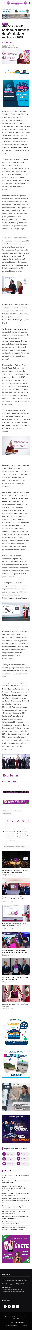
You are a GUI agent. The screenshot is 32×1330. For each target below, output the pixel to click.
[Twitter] (9, 1306)
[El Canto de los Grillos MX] (17, 3)
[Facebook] (5, 1306)
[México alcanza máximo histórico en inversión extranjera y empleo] (16, 913)
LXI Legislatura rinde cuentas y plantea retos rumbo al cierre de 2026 (15, 871)
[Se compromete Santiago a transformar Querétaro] (16, 993)
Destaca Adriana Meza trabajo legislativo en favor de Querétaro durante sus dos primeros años (15, 1200)
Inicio (11, 1322)
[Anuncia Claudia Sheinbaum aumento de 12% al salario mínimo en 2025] (16, 57)
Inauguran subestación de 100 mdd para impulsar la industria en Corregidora (15, 898)
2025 (4, 811)
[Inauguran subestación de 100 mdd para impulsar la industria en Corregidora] (16, 886)
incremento (18, 811)
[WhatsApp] (17, 1306)
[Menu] (2, 3)
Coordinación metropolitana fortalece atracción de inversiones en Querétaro (14, 951)
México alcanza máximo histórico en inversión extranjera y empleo (14, 925)
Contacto (23, 1325)
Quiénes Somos (13, 1325)
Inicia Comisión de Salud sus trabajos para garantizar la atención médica (23, 835)
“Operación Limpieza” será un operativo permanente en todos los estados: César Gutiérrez (9, 836)
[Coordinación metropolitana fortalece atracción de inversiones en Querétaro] (16, 940)
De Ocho (5, 23)
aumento (10, 811)
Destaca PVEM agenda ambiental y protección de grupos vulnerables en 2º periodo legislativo (14, 1188)
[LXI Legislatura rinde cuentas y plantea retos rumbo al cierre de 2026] (16, 859)
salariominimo (7, 813)
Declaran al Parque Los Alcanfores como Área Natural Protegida (15, 978)
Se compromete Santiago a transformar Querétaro (15, 1005)
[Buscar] (29, 3)
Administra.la (19, 1322)
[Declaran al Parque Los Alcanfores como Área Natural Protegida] (16, 966)
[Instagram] (13, 1306)
